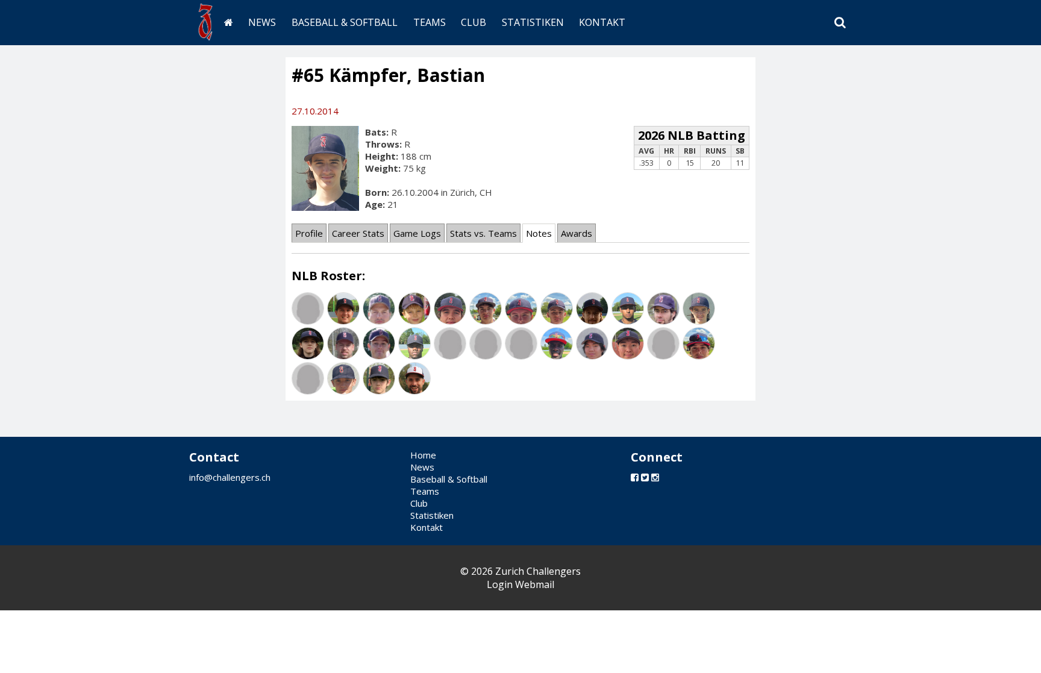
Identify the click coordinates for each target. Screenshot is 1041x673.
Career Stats (358, 233)
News (262, 22)
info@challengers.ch (229, 477)
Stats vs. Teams (483, 233)
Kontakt (602, 22)
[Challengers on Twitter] (645, 477)
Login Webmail (520, 584)
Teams (429, 22)
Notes (539, 233)
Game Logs (417, 233)
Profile (309, 233)
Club (473, 22)
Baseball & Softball (345, 22)
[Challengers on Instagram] (655, 477)
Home (423, 455)
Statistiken (533, 22)
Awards (576, 233)
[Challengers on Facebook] (635, 477)
